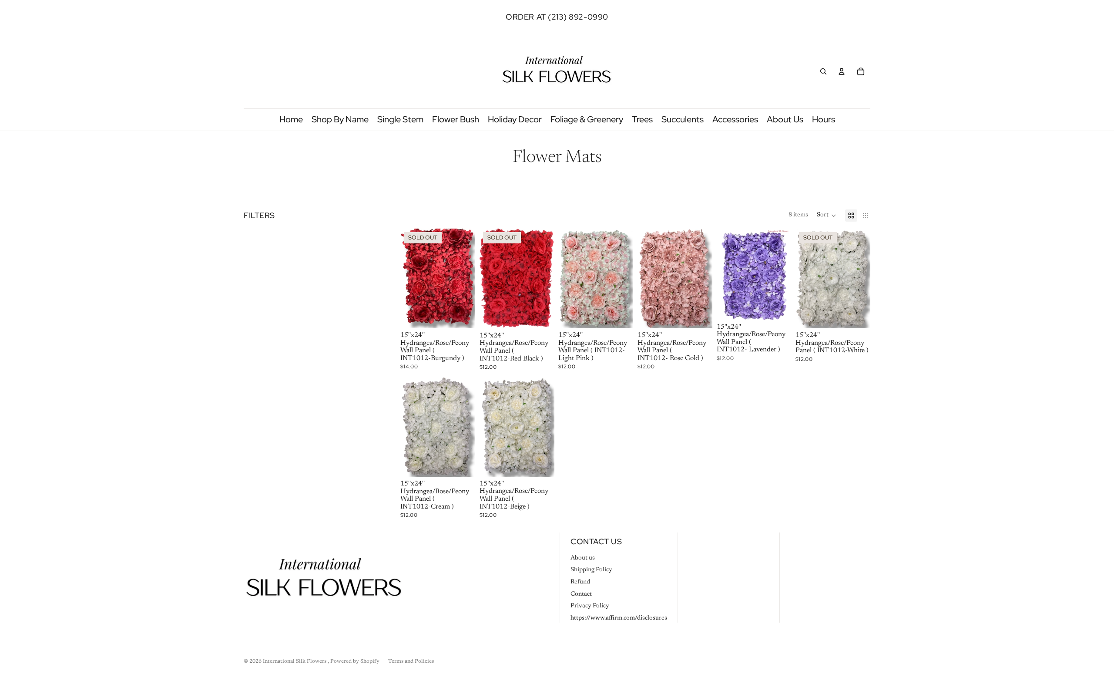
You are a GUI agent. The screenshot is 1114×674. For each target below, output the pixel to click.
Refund (580, 582)
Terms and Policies (411, 661)
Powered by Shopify (354, 661)
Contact (581, 594)
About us (582, 558)
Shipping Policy (591, 570)
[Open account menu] (841, 71)
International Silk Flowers (295, 661)
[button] (826, 215)
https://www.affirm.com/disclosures (618, 618)
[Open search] (823, 71)
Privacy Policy (589, 606)
